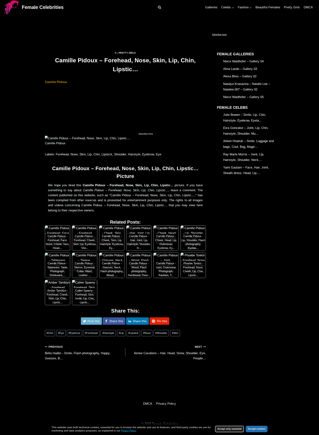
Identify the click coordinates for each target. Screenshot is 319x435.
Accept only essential (229, 428)
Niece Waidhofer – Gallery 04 (243, 61)
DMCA (308, 7)
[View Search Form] (159, 7)
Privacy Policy (166, 403)
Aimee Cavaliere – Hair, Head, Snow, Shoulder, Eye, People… (170, 352)
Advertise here (219, 34)
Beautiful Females (267, 7)
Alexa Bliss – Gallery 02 (239, 76)
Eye (61, 333)
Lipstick (133, 333)
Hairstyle (108, 333)
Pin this (162, 321)
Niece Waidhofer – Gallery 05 (243, 97)
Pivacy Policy (128, 430)
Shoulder (161, 333)
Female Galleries (235, 54)
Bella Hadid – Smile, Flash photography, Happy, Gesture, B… (77, 352)
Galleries (211, 7)
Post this (94, 321)
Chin (50, 333)
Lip (121, 333)
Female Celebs (232, 107)
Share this (116, 321)
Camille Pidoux (56, 82)
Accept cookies (256, 428)
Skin (175, 333)
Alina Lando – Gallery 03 (240, 69)
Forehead (91, 333)
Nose (147, 333)
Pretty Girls (292, 7)
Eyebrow (74, 333)
